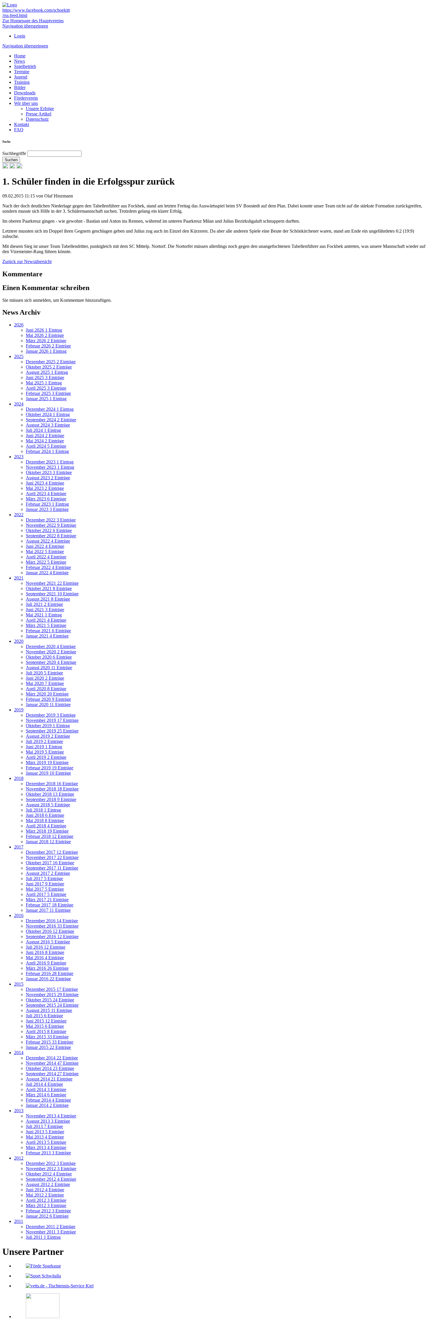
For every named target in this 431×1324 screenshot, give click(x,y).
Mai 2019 (45, 751)
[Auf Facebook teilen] (12, 167)
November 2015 (52, 994)
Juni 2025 (45, 377)
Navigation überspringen (25, 25)
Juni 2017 (45, 883)
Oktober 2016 (50, 931)
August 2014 (49, 1078)
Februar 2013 (48, 1152)
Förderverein (26, 98)
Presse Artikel (38, 113)
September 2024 (51, 419)
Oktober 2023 (49, 472)
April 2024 (46, 446)
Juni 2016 (45, 952)
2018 (18, 778)
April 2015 (46, 1031)
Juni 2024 (45, 435)
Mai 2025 (44, 382)
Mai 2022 (45, 551)
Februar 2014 (48, 1100)
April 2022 (46, 556)
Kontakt (21, 124)
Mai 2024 (45, 440)
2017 (18, 846)
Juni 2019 (44, 746)
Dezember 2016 (52, 920)
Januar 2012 (47, 1216)
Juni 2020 (45, 678)
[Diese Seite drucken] (5, 167)
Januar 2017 (48, 910)
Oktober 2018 (50, 794)
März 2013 (46, 1147)
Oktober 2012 (49, 1173)
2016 (18, 915)
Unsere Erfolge (40, 108)
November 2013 (51, 1115)
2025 (18, 356)
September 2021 (52, 593)
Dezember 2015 (52, 989)
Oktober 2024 (48, 414)
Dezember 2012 (51, 1163)
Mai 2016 (45, 957)
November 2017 (52, 857)
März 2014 (46, 1094)
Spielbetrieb (25, 66)
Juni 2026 (44, 330)
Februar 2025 (48, 393)
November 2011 (51, 1231)
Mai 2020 (45, 683)
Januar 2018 (48, 841)
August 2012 (48, 1184)
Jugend (20, 76)
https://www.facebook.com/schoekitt (36, 10)
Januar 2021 (47, 635)
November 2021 (52, 583)
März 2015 (47, 1036)
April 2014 (46, 1089)
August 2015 (49, 1010)
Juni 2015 (46, 1020)
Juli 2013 (44, 1126)
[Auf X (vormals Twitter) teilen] (19, 167)
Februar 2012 (48, 1210)
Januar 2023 (47, 509)
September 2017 (52, 867)
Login (19, 35)
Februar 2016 (49, 973)
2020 (18, 641)
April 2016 (46, 962)
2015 (18, 984)
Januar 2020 (48, 704)
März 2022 (46, 562)
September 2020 (51, 662)
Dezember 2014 (52, 1057)
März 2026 (46, 340)
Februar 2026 (48, 345)
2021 (18, 577)
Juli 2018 (43, 809)
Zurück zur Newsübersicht (27, 261)
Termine (21, 71)
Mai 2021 (44, 614)
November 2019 (52, 720)
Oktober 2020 (49, 657)
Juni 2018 (45, 815)
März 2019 (47, 762)
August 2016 (48, 941)
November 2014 (52, 1063)
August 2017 (48, 873)
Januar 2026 (46, 351)
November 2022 (51, 525)
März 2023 (46, 498)
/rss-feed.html (14, 15)
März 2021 (46, 625)
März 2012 (46, 1205)
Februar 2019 (49, 767)
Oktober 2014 (50, 1068)
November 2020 (51, 651)
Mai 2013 (45, 1136)
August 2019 (48, 736)
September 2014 (52, 1073)
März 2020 (47, 693)
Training (22, 82)
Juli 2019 (44, 741)
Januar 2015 (48, 1047)
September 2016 (52, 936)
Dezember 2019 (51, 715)
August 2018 (48, 804)
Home (20, 55)
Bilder (20, 87)
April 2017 (46, 894)
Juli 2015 (44, 1015)
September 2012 (51, 1179)
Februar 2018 (49, 836)
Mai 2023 (45, 488)
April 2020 (46, 688)
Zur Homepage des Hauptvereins (33, 20)
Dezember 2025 (51, 361)
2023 (18, 456)
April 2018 (46, 825)
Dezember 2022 (51, 519)
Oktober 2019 (48, 725)
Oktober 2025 (49, 366)
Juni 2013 (45, 1131)
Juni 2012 (45, 1189)
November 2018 (52, 788)
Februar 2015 (49, 1042)
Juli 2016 (45, 947)
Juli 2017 (44, 878)
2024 (18, 403)
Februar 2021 (48, 630)
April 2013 (46, 1142)
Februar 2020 (48, 699)
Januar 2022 (47, 572)
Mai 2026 (45, 335)
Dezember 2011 (50, 1226)
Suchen (11, 160)
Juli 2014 (44, 1084)
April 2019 (46, 757)
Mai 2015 (45, 1026)
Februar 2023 (47, 504)
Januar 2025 (46, 398)
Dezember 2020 (51, 646)
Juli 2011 (43, 1237)
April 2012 (46, 1200)
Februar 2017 (49, 904)
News (19, 61)
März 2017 (47, 899)
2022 (18, 514)
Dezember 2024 (50, 409)
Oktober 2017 (50, 862)
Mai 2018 (45, 820)
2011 (18, 1221)
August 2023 (48, 477)
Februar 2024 (47, 451)
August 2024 (48, 424)
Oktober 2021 (49, 588)
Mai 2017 (45, 889)
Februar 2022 (48, 567)
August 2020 (49, 667)
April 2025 (46, 388)
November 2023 (50, 467)
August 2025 (47, 372)
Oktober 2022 (49, 530)
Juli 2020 (44, 672)
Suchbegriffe (14, 153)
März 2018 (47, 831)
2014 (18, 1052)
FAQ (18, 129)
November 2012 (51, 1168)
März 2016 (47, 968)
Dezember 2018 (52, 783)
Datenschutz (37, 119)
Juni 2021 (45, 609)
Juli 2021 (44, 604)
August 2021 (48, 599)
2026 (18, 324)
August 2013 (48, 1121)
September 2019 (52, 730)
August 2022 (48, 541)
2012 (18, 1158)
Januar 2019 (48, 773)
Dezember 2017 (52, 852)
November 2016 (52, 925)
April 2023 (46, 493)
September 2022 (51, 535)
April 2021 (46, 620)
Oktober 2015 (50, 999)
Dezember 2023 (50, 461)
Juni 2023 (45, 482)
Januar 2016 (48, 978)
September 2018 (51, 799)
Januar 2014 (47, 1105)
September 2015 (52, 1005)
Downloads (24, 92)
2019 (18, 709)
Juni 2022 (45, 546)
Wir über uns (26, 103)
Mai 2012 (45, 1194)
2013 (18, 1110)
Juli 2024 (43, 430)
